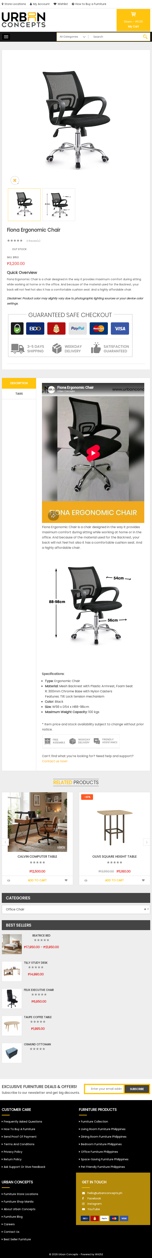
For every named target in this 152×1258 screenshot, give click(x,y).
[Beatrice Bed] (12, 944)
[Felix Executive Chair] (12, 998)
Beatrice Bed (41, 935)
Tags (19, 394)
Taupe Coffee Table (38, 1017)
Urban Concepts (68, 1254)
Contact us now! (54, 761)
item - (133, 22)
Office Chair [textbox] (75, 909)
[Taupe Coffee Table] (12, 1026)
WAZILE (99, 1254)
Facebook (94, 1198)
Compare (8, 880)
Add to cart (37, 880)
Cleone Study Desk (115, 856)
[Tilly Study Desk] (12, 971)
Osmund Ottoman (37, 1044)
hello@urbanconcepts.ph (104, 1193)
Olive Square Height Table (37, 856)
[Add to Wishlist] (66, 880)
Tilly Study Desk (36, 963)
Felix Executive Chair (39, 990)
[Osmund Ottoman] (12, 1053)
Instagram (94, 1204)
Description (19, 383)
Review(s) (33, 241)
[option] (76, 122)
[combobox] (76, 909)
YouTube (93, 1209)
